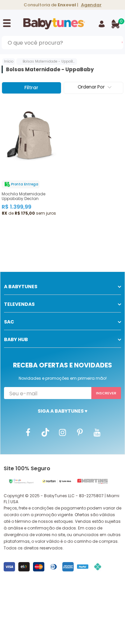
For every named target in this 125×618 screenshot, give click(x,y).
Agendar (91, 5)
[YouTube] (97, 432)
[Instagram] (62, 432)
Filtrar (31, 87)
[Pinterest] (80, 432)
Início (8, 61)
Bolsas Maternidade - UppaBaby (51, 61)
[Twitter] (45, 432)
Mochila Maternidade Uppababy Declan (23, 196)
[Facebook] (28, 432)
